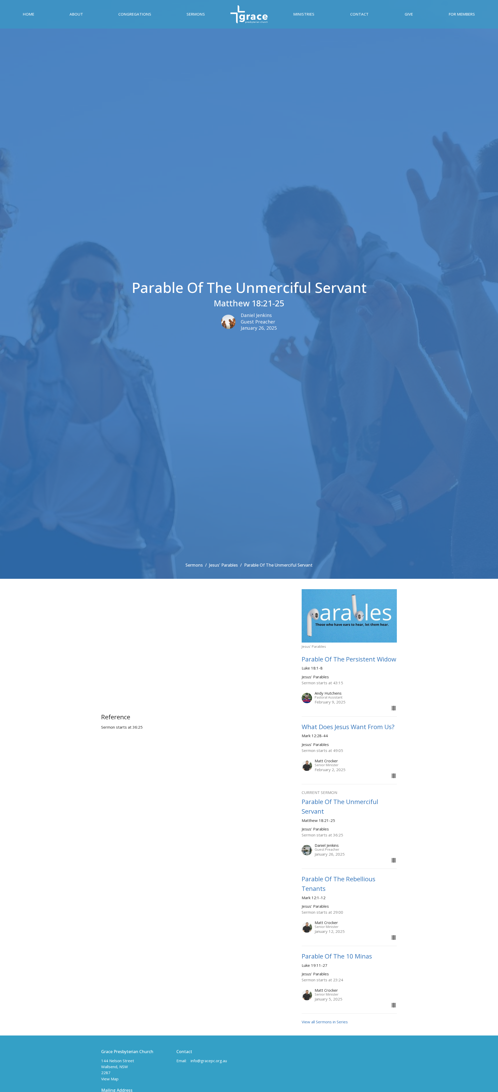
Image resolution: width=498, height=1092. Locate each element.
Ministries (303, 14)
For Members (462, 14)
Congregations (134, 14)
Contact (359, 14)
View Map (110, 1078)
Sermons (195, 14)
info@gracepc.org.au (209, 1060)
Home (28, 14)
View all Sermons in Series (325, 1021)
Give (409, 14)
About (76, 14)
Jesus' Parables (223, 565)
